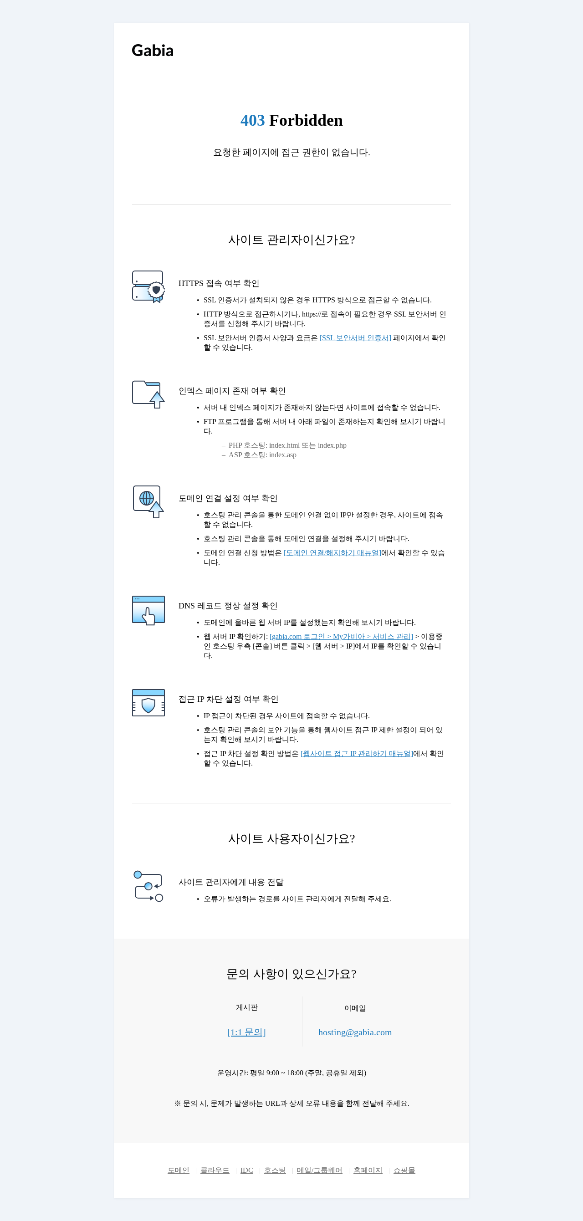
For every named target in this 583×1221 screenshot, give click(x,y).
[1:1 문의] (246, 1032)
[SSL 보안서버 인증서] (355, 338)
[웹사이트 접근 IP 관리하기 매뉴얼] (357, 753)
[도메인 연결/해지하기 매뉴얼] (332, 553)
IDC (246, 1170)
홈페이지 (368, 1170)
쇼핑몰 (404, 1170)
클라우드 (215, 1170)
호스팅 (275, 1170)
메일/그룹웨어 (320, 1170)
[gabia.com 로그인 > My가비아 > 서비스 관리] (341, 636)
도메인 (178, 1170)
